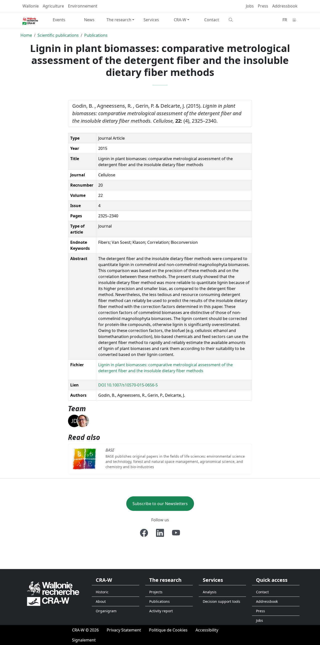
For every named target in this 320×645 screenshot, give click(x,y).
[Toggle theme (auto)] (294, 20)
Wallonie (30, 6)
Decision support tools (221, 601)
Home (26, 35)
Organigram (106, 611)
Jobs (250, 6)
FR (284, 19)
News (89, 19)
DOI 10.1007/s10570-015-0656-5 (128, 385)
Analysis (209, 592)
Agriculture (53, 6)
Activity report (161, 611)
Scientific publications (58, 35)
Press (263, 6)
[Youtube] (176, 533)
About (101, 601)
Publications (96, 35)
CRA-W (180, 19)
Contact (211, 19)
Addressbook (285, 6)
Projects (155, 592)
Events (59, 19)
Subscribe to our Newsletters (160, 503)
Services (151, 19)
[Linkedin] (160, 533)
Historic (102, 592)
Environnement (82, 6)
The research (118, 19)
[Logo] (53, 593)
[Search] (242, 20)
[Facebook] (144, 533)
